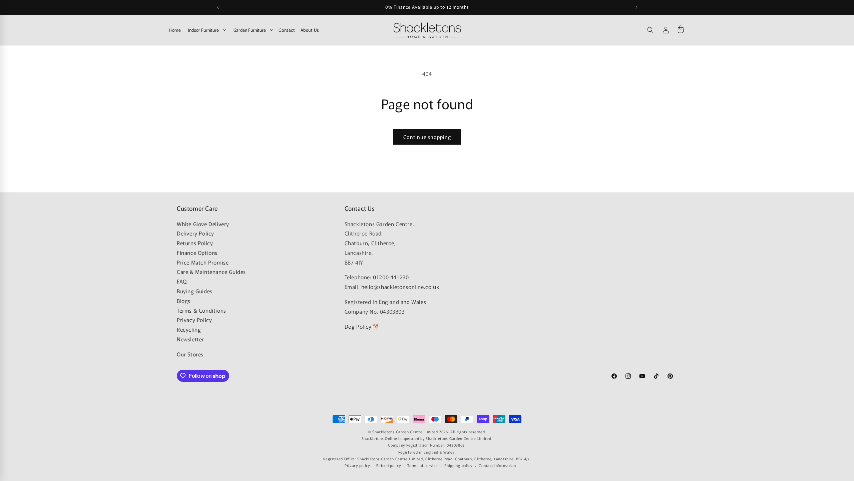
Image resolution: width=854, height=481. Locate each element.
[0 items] (680, 30)
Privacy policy (357, 465)
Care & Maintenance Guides (211, 272)
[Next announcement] (636, 7)
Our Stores (190, 354)
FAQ (182, 281)
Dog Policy (358, 326)
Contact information (497, 465)
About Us (310, 30)
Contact (287, 30)
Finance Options (197, 253)
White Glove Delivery (203, 224)
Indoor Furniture (203, 30)
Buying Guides (194, 291)
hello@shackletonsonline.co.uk (400, 287)
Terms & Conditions (201, 310)
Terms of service (422, 465)
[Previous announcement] (217, 7)
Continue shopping (427, 136)
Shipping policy (458, 465)
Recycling (189, 329)
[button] (650, 30)
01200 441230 (391, 277)
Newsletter (190, 339)
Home (175, 30)
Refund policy (388, 465)
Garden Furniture (250, 30)
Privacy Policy (194, 320)
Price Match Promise (203, 262)
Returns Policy (195, 243)
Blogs (183, 301)
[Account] (666, 30)
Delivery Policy (195, 233)
